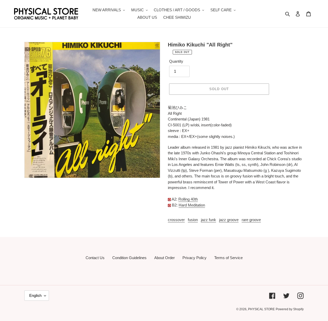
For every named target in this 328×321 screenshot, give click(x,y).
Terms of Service (228, 258)
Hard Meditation (192, 205)
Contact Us (95, 258)
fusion (193, 220)
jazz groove (229, 220)
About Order (164, 258)
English (35, 295)
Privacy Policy (194, 258)
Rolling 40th (188, 199)
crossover (176, 220)
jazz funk (208, 220)
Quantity (176, 61)
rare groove (251, 220)
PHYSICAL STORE (261, 309)
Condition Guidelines (129, 258)
